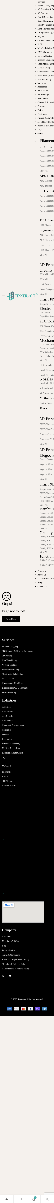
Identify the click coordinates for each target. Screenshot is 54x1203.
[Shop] (20, 1199)
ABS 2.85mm (46, 186)
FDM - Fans (45, 279)
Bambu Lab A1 (46, 521)
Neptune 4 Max (46, 469)
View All (43, 171)
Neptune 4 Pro (46, 474)
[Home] (7, 1199)
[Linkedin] (9, 976)
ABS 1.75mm (46, 181)
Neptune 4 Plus (46, 464)
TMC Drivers (46, 312)
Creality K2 (45, 540)
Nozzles (46, 379)
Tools (43, 408)
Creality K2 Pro (46, 548)
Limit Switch (45, 284)
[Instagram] (3, 976)
